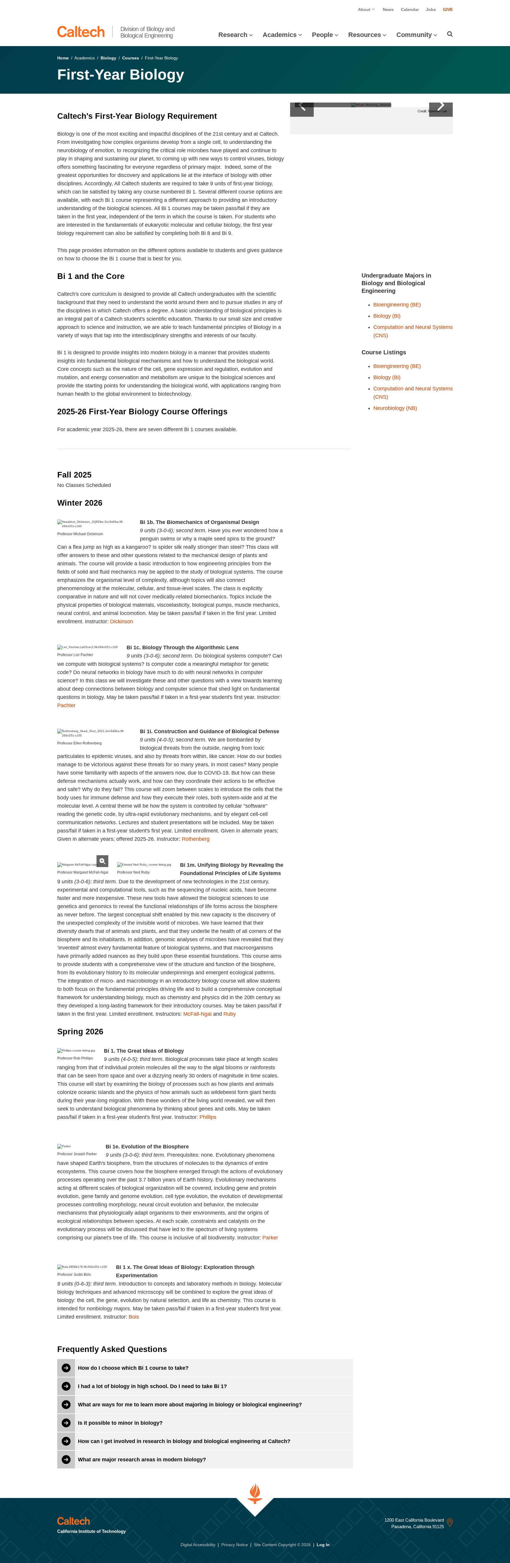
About (365, 9)
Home (63, 58)
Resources (364, 34)
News (388, 9)
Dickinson (121, 621)
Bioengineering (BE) (397, 305)
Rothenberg (196, 839)
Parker (270, 1238)
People (322, 34)
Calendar (410, 9)
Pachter (66, 705)
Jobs (431, 9)
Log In (323, 1544)
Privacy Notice (234, 1544)
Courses (130, 58)
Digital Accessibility (198, 1544)
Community (414, 34)
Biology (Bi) (387, 316)
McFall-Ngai (197, 1014)
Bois (134, 1317)
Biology (108, 58)
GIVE (448, 9)
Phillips (208, 1117)
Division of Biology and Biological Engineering (147, 32)
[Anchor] (222, 116)
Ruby (229, 1014)
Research (232, 34)
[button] (441, 105)
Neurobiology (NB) (395, 408)
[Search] (450, 34)
